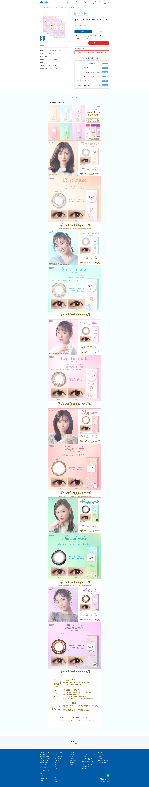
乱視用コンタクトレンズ (44, 760)
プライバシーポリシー (102, 762)
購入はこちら (105, 63)
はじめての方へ (73, 764)
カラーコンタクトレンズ (44, 764)
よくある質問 (84, 754)
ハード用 (41, 780)
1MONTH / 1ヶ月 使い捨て (45, 758)
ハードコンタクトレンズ (44, 767)
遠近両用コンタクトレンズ (44, 762)
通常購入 (83, 31)
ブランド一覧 (72, 754)
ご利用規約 (100, 758)
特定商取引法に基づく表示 (103, 760)
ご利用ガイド (84, 756)
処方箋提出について (74, 762)
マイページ (72, 756)
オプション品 (42, 782)
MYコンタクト (73, 760)
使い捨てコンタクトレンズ (45, 752)
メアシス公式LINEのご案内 (87, 764)
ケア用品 (41, 775)
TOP (40, 7)
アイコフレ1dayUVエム (58, 7)
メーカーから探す (46, 7)
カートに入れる (100, 43)
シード (51, 7)
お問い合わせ (100, 754)
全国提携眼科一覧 (85, 766)
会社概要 (99, 756)
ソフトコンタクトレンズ (44, 770)
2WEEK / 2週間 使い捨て (44, 756)
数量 (75, 43)
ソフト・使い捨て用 (43, 778)
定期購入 (101, 31)
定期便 (41, 773)
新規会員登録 (72, 758)
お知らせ (84, 768)
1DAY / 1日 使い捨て (43, 754)
